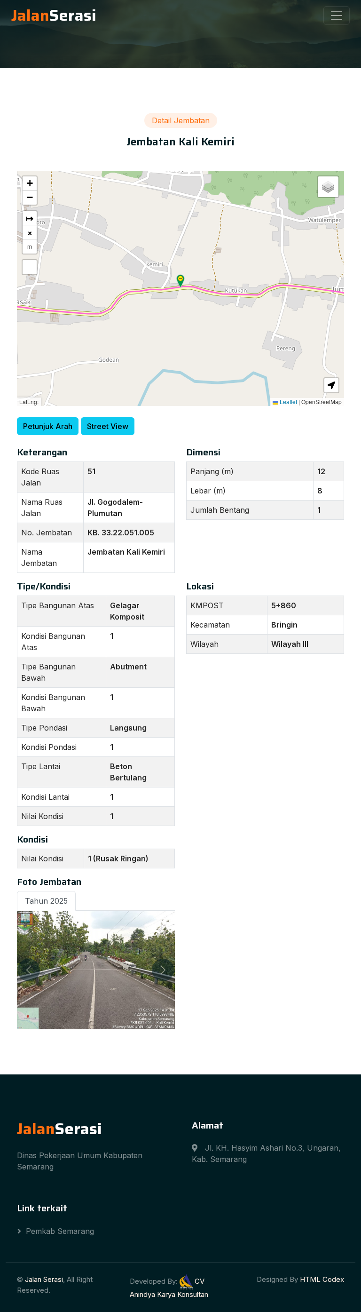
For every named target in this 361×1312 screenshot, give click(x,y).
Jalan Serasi (44, 1279)
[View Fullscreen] (30, 267)
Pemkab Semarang (60, 1231)
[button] (180, 281)
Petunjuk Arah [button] (47, 426)
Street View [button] (107, 426)
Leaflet (287, 402)
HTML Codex (322, 1279)
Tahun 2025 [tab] (46, 901)
